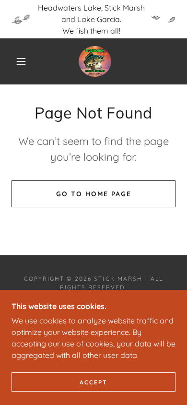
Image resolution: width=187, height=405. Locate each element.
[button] (21, 61)
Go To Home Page (93, 194)
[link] (95, 61)
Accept (93, 382)
